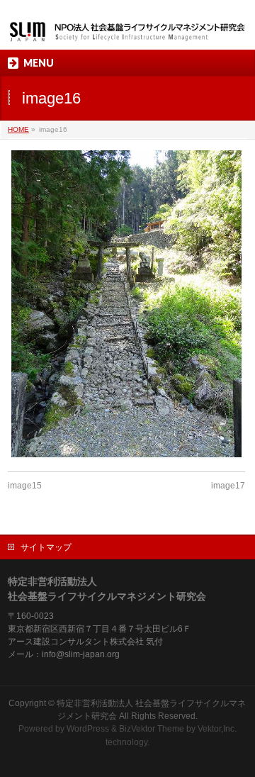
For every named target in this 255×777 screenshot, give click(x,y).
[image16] (126, 303)
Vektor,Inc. (217, 729)
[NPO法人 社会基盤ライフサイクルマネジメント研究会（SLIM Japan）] (127, 26)
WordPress (88, 729)
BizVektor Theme (151, 729)
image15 (25, 486)
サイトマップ (46, 547)
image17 (228, 486)
